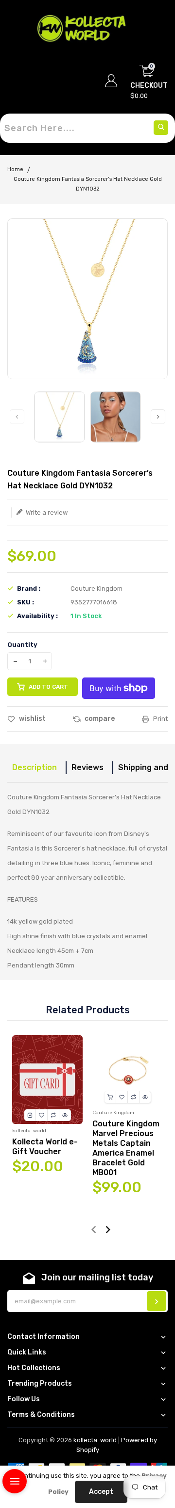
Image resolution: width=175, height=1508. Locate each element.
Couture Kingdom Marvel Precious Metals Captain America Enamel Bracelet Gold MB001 (125, 1148)
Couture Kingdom (96, 588)
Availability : (37, 615)
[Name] (156, 1301)
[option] (59, 417)
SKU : (25, 602)
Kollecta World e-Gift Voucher (45, 1146)
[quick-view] (65, 1115)
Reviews (87, 767)
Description (34, 767)
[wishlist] (42, 1115)
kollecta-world (95, 1440)
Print (160, 718)
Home (15, 169)
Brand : (28, 588)
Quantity (22, 644)
